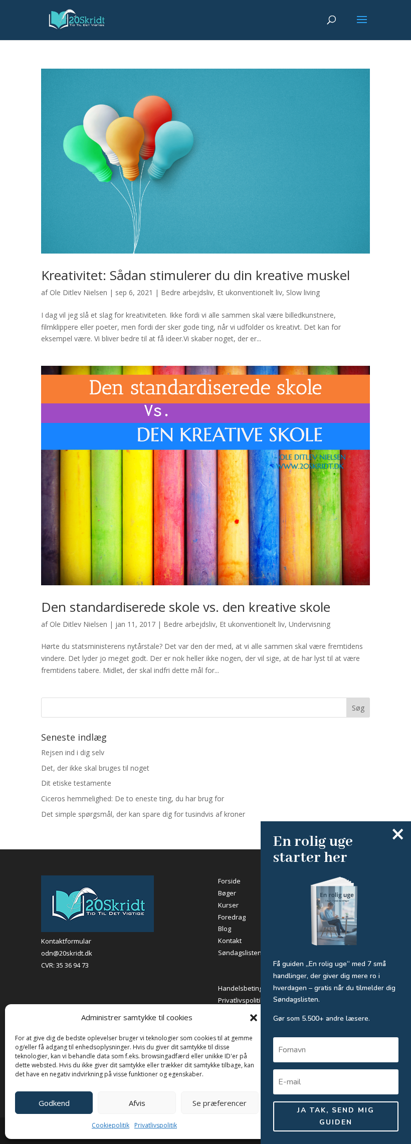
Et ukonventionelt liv (249, 292)
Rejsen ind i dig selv (72, 752)
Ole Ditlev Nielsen (78, 292)
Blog (224, 928)
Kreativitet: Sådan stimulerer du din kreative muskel (195, 275)
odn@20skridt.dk (66, 953)
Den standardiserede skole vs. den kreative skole (185, 607)
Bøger (227, 892)
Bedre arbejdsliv (187, 292)
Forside (229, 880)
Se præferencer (219, 1103)
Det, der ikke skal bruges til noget (95, 768)
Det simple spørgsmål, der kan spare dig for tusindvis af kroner (143, 814)
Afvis (137, 1103)
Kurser (228, 904)
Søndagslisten (240, 952)
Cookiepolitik (110, 1125)
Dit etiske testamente (76, 783)
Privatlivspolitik (155, 1125)
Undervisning (309, 624)
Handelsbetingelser (248, 988)
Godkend (54, 1103)
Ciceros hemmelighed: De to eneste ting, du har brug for (132, 798)
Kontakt (230, 940)
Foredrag (232, 917)
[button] (254, 1018)
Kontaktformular (66, 941)
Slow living (303, 292)
